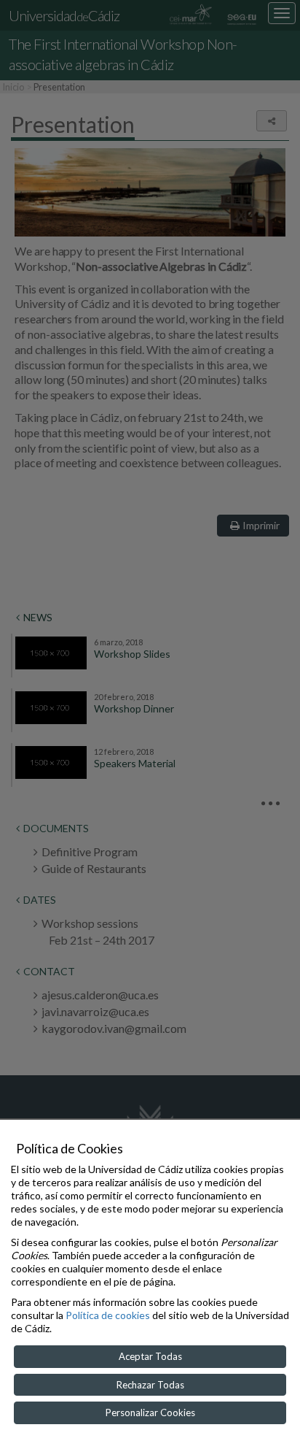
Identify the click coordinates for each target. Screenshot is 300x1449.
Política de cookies (108, 1315)
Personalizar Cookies (150, 1412)
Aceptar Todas (150, 1356)
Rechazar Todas (150, 1385)
